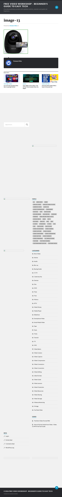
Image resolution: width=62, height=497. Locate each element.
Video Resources (38, 391)
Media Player (37, 311)
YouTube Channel (45, 240)
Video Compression (39, 360)
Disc (35, 284)
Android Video (37, 206)
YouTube (35, 240)
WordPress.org (10, 447)
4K (34, 202)
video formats (47, 236)
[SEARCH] (27, 124)
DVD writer (46, 214)
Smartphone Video (39, 318)
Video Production (39, 387)
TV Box (49, 223)
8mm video (39, 202)
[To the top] (56, 487)
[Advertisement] (16, 107)
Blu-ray (36, 265)
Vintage (36, 406)
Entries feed (9, 440)
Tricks (35, 334)
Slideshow (37, 314)
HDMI (44, 219)
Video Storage (38, 398)
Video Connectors (39, 364)
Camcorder (49, 209)
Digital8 (35, 211)
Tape (35, 326)
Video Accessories (38, 228)
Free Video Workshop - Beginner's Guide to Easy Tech (26, 5)
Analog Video (37, 204)
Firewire (54, 214)
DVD (41, 211)
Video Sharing (38, 394)
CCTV (35, 273)
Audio (35, 261)
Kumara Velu (13, 25)
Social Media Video (39, 322)
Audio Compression (38, 209)
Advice (36, 257)
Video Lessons (38, 383)
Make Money (37, 307)
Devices (36, 280)
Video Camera (49, 228)
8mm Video (37, 253)
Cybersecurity (38, 276)
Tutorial (36, 337)
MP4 (52, 221)
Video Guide (37, 379)
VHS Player (40, 226)
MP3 (48, 221)
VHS (34, 226)
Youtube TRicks (52, 243)
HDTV (49, 219)
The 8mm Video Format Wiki (42, 421)
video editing (37, 236)
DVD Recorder (37, 214)
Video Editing (38, 372)
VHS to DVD (48, 226)
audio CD (46, 206)
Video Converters (50, 233)
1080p (46, 202)
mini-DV (42, 221)
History (36, 299)
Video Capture (37, 231)
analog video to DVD (49, 204)
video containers (38, 233)
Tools (35, 330)
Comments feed (10, 444)
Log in (7, 436)
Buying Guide (38, 269)
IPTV (35, 303)
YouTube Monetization (39, 243)
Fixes (35, 292)
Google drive (37, 219)
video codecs (47, 231)
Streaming (42, 223)
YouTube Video (38, 410)
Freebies (35, 216)
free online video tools (46, 216)
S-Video (35, 223)
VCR (54, 223)
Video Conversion (39, 368)
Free (35, 295)
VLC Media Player (49, 238)
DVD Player (47, 211)
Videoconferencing (39, 402)
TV (35, 341)
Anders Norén (13, 493)
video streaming (38, 238)
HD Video (35, 221)
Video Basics (37, 349)
